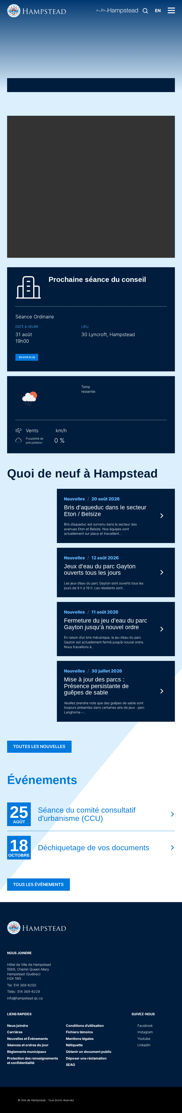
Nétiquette (74, 1045)
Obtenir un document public (88, 1052)
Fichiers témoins (79, 1032)
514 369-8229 (28, 991)
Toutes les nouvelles (39, 746)
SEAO (70, 1065)
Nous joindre (19, 953)
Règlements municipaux (26, 1052)
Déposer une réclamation (86, 1058)
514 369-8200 (25, 985)
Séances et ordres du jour (28, 1045)
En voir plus (27, 357)
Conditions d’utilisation (85, 1026)
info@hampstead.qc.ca (25, 998)
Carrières (15, 1032)
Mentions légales (80, 1039)
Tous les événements (38, 884)
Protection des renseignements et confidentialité (32, 1060)
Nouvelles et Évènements (27, 1039)
